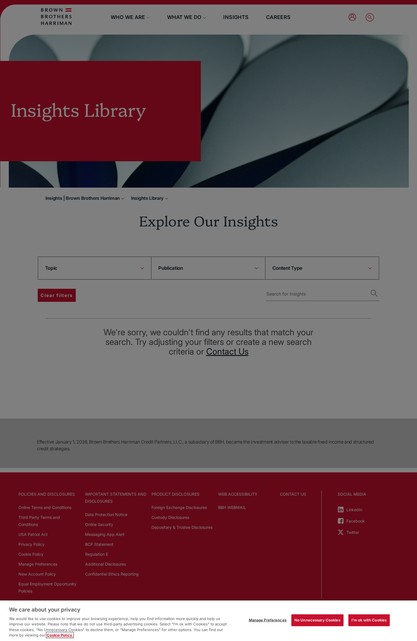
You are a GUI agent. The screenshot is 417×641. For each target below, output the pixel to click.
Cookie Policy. (60, 635)
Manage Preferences (268, 620)
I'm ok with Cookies (369, 620)
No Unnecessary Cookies (317, 620)
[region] (208, 620)
